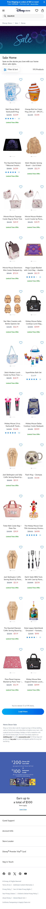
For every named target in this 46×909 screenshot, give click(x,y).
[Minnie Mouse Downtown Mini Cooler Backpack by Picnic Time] (12, 251)
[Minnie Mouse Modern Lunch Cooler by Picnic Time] (34, 200)
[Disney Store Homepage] (23, 10)
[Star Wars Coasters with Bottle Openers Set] (12, 305)
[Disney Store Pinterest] (20, 873)
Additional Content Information (23, 885)
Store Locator (8, 841)
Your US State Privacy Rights (22, 889)
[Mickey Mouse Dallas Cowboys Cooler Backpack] (34, 407)
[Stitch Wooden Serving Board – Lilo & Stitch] (34, 146)
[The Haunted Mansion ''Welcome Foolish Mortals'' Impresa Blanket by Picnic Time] (12, 157)
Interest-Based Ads (19, 898)
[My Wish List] (36, 10)
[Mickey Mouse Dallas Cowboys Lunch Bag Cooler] (34, 305)
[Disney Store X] (14, 873)
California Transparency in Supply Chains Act (16, 902)
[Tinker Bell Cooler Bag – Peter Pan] (12, 509)
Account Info (7, 831)
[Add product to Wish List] (21, 80)
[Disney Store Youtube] (25, 873)
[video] (23, 40)
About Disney (6, 898)
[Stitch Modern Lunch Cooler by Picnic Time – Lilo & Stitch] (12, 356)
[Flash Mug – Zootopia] (34, 458)
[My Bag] (42, 10)
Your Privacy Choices (8, 894)
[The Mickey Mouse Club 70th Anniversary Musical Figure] (34, 509)
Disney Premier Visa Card (14, 851)
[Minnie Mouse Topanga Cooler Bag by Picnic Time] (12, 200)
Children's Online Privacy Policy (27, 894)
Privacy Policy (6, 889)
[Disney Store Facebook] (3, 873)
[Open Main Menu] (3, 10)
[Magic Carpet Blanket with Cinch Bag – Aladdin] (34, 262)
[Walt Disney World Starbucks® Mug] (12, 104)
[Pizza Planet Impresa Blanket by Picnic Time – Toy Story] (12, 663)
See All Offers (34, 4)
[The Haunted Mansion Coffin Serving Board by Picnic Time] (12, 612)
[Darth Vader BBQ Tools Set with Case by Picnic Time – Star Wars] (34, 560)
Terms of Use (6, 885)
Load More (22, 712)
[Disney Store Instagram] (9, 873)
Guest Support (8, 821)
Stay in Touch (7, 862)
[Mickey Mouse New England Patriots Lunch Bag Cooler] (34, 663)
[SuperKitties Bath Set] (34, 356)
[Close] (43, 2)
